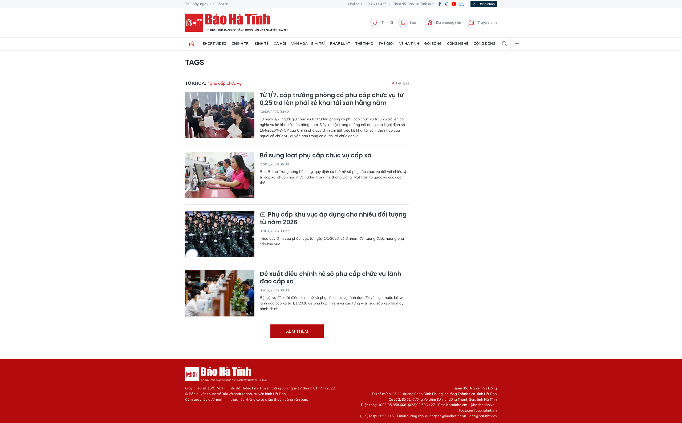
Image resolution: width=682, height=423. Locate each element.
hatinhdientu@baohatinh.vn (471, 404)
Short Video (214, 43)
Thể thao (364, 43)
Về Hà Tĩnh (409, 43)
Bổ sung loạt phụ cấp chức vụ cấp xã (315, 156)
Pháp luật (340, 43)
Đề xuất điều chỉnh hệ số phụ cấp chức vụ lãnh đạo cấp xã (330, 278)
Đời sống (433, 43)
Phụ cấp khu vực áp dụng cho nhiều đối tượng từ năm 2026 (333, 218)
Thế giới (386, 43)
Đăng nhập (486, 4)
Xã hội (280, 43)
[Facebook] (439, 4)
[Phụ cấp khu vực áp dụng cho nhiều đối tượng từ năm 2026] (219, 234)
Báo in (414, 22)
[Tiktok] (446, 4)
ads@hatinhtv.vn (483, 416)
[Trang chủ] (191, 44)
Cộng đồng (485, 43)
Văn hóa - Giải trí (308, 43)
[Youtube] (454, 4)
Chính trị (241, 43)
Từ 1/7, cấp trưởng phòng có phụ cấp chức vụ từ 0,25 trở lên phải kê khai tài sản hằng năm (331, 99)
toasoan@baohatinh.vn (478, 410)
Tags (194, 62)
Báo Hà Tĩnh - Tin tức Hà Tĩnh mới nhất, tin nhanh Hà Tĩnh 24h (239, 22)
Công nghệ (457, 43)
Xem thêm (297, 331)
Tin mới (387, 22)
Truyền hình (487, 22)
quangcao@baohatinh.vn (445, 416)
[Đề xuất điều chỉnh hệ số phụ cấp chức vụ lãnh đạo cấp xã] (219, 293)
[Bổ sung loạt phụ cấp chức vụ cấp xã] (219, 175)
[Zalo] (462, 4)
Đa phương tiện (448, 22)
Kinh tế (262, 43)
